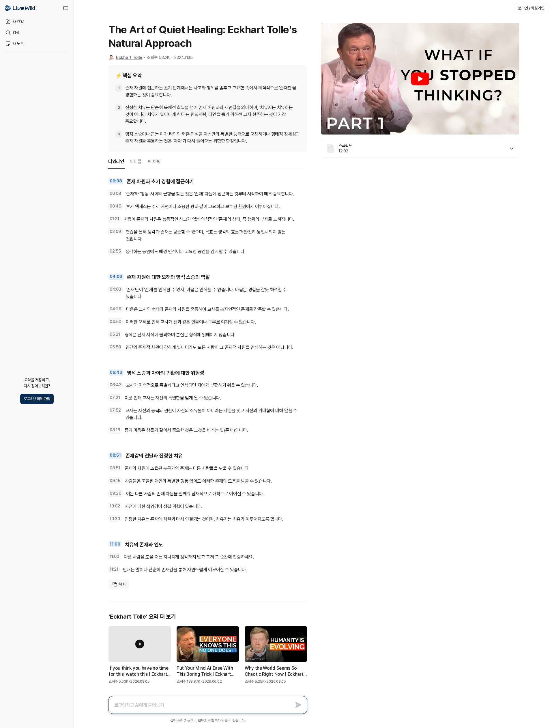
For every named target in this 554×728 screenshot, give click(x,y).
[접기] (65, 8)
